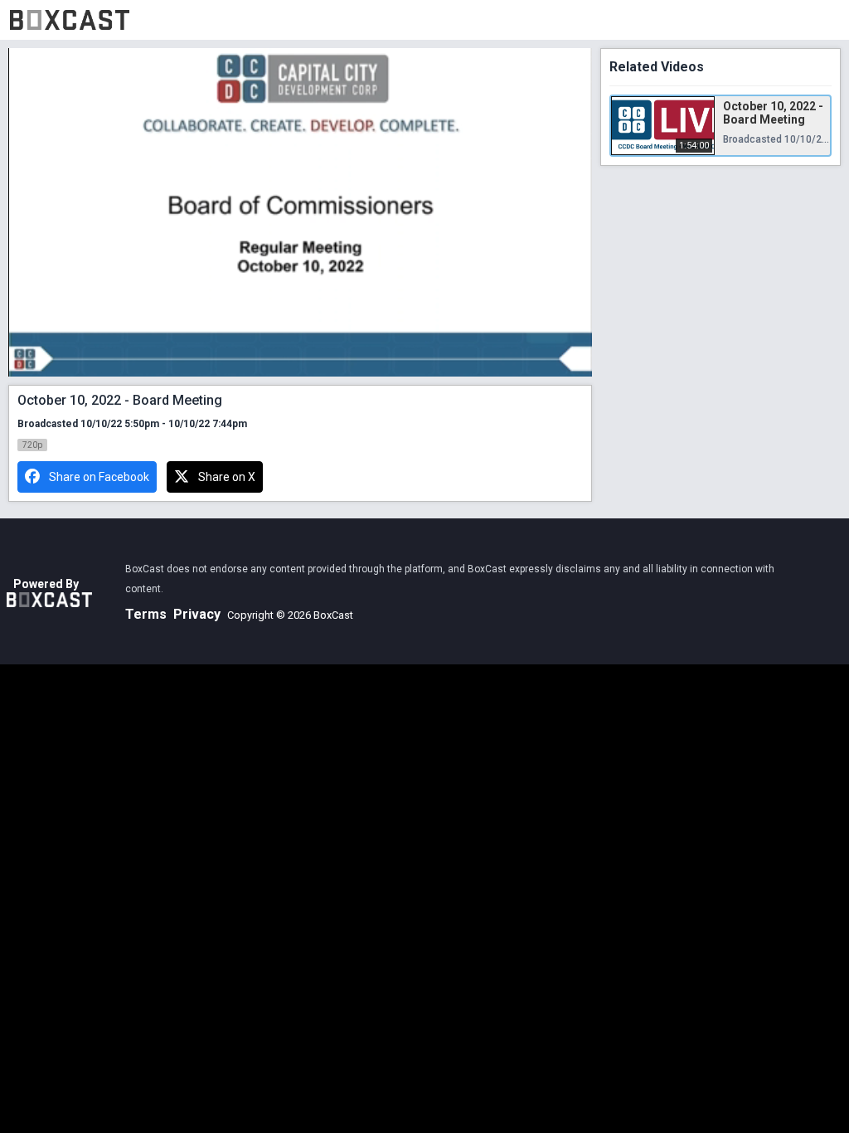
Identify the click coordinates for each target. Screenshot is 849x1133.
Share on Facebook (99, 477)
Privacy (197, 614)
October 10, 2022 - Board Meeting (773, 113)
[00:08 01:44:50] (300, 212)
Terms (146, 614)
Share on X (226, 477)
